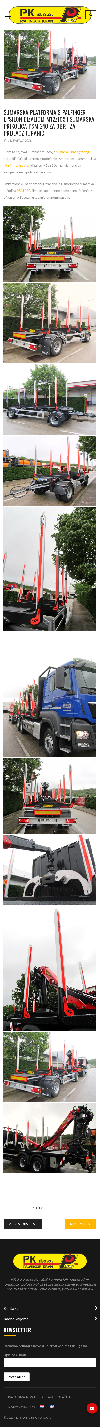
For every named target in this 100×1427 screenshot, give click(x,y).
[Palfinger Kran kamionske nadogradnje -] (50, 15)
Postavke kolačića (56, 1397)
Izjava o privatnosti (19, 1397)
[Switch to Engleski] (52, 1406)
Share (38, 1207)
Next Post (79, 1224)
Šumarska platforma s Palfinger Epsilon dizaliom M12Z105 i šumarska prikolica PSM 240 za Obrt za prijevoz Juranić (49, 122)
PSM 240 (23, 190)
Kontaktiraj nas (21, 1407)
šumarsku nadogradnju (73, 152)
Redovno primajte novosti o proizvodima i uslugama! (46, 1346)
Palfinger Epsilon (17, 165)
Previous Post (24, 1224)
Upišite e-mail (15, 1355)
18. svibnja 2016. (19, 140)
